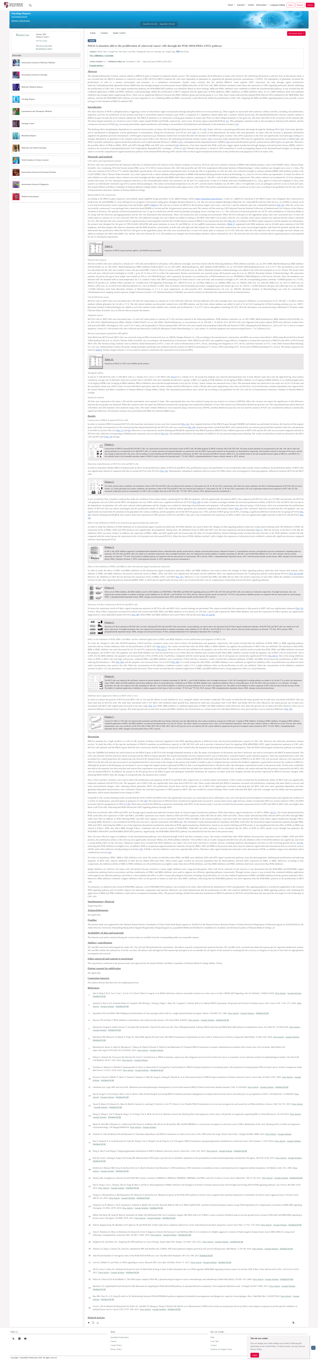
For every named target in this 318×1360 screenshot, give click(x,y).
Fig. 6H (175, 662)
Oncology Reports (21, 13)
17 (154, 136)
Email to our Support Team (221, 1349)
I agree (254, 1355)
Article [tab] (93, 33)
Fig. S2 (165, 433)
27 (175, 377)
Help (212, 1337)
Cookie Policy (270, 1346)
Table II (98, 350)
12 (116, 124)
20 (297, 139)
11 (227, 121)
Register (300, 5)
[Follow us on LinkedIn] (19, 1338)
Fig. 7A (152, 706)
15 (282, 129)
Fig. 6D (119, 662)
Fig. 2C (238, 508)
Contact (214, 1345)
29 (128, 804)
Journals (240, 5)
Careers (113, 1341)
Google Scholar (294, 993)
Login (290, 5)
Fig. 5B (135, 615)
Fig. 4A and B (296, 573)
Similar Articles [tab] (119, 33)
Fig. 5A (299, 608)
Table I (154, 205)
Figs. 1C (120, 430)
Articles (251, 5)
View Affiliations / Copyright (101, 56)
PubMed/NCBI (99, 996)
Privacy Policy (256, 1349)
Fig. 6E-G (273, 656)
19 (210, 139)
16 (194, 132)
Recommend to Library (44, 49)
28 (145, 801)
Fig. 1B (191, 427)
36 (109, 852)
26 (173, 377)
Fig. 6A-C (161, 646)
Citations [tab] (104, 33)
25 (184, 148)
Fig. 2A (164, 471)
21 (181, 142)
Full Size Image (41, 41)
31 (274, 812)
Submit (310, 5)
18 (290, 136)
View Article (280, 993)
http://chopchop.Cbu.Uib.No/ (209, 199)
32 (180, 822)
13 (237, 124)
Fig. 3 (259, 530)
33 (298, 843)
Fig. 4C (179, 577)
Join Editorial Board (19, 17)
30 (272, 812)
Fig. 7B (288, 709)
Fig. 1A (185, 424)
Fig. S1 (281, 205)
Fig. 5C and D (208, 615)
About (230, 5)
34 (301, 843)
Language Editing (277, 5)
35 (141, 849)
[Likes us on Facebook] (25, 1338)
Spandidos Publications (119, 1337)
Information (261, 5)
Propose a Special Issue (20, 21)
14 (204, 129)
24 (177, 145)
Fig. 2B (196, 502)
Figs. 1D (108, 437)
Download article (295, 33)
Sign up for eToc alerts (44, 46)
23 (278, 142)
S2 (129, 430)
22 (228, 142)
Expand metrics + (96, 65)
